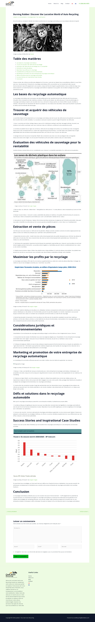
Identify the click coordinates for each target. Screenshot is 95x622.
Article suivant (84, 511)
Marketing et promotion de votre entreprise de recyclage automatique (35, 73)
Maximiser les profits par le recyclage (27, 70)
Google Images (32, 206)
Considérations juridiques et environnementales (29, 71)
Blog (62, 3)
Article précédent (11, 511)
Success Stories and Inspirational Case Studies (29, 77)
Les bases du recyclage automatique (26, 63)
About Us (56, 3)
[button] (84, 3)
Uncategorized (31, 17)
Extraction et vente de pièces (24, 68)
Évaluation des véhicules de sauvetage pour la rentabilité (32, 66)
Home (49, 3)
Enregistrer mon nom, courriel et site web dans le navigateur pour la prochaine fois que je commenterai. (43, 552)
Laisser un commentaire (19, 17)
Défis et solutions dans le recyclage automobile (29, 75)
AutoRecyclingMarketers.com (81, 617)
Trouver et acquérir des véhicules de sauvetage (29, 64)
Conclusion (20, 79)
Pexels (32, 54)
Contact (67, 3)
